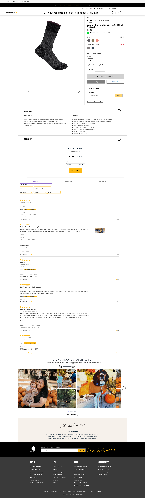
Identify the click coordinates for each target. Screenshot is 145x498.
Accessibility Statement (65, 491)
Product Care (77, 472)
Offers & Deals (78, 477)
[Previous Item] (55, 5)
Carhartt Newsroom (35, 469)
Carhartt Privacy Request (95, 491)
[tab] (36, 182)
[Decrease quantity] (96, 69)
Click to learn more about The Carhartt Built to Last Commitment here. (78, 438)
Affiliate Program (34, 480)
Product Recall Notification (37, 482)
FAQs (54, 482)
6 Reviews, (99, 20)
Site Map (46, 491)
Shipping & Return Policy (80, 466)
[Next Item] (90, 5)
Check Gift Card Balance (59, 477)
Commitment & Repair (36, 474)
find (118, 95)
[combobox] (26, 188)
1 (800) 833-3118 (57, 466)
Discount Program (57, 474)
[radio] (88, 40)
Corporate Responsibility (36, 472)
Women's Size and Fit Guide (81, 485)
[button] (51, 45)
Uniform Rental (102, 474)
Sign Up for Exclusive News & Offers (52, 447)
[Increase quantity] (103, 69)
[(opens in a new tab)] (88, 450)
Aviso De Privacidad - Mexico (80, 491)
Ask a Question (106, 20)
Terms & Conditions (79, 469)
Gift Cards (55, 480)
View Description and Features (95, 101)
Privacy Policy (54, 491)
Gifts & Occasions (78, 480)
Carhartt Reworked (10, 1)
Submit (82, 450)
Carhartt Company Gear (23, 1)
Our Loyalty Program (58, 472)
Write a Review (75, 170)
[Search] (114, 12)
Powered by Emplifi (73, 411)
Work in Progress (102, 472)
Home (88, 17)
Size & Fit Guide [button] (97, 53)
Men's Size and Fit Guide (80, 482)
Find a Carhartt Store (80, 474)
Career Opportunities (35, 466)
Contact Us (56, 469)
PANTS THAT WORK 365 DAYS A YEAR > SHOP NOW (72, 5)
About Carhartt (34, 477)
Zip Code (91, 92)
